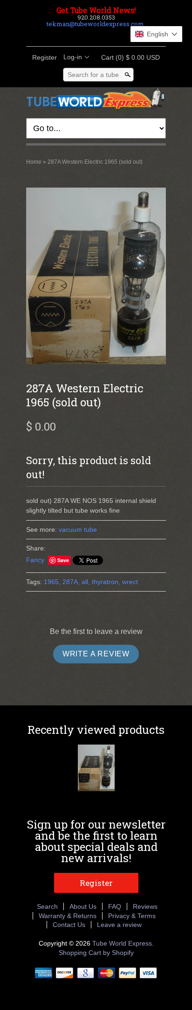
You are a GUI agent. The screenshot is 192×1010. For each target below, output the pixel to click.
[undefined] (96, 277)
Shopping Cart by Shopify (96, 952)
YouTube (119, 35)
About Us (82, 906)
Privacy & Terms (132, 915)
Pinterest (103, 35)
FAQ (114, 906)
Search (47, 906)
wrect (130, 581)
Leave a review (119, 924)
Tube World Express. (123, 943)
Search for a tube (93, 74)
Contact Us (69, 924)
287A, (71, 581)
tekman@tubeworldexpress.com (95, 24)
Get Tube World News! (96, 10)
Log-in (72, 57)
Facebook (71, 35)
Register (44, 57)
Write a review (96, 654)
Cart (128, 57)
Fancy (35, 560)
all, (86, 581)
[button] (156, 34)
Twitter (87, 35)
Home (33, 162)
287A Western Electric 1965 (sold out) (95, 162)
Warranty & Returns (67, 915)
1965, (52, 581)
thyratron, (106, 581)
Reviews (145, 906)
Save (63, 560)
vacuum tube (78, 529)
